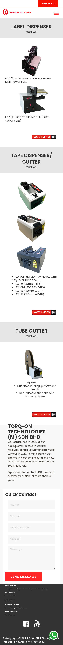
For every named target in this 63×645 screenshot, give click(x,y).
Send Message (23, 576)
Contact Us (48, 3)
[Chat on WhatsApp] (53, 635)
